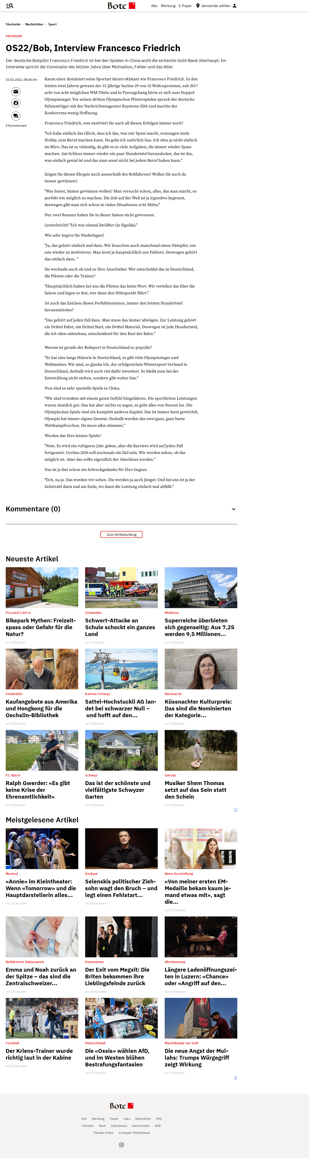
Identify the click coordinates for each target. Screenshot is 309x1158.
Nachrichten (34, 24)
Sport (52, 24)
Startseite (13, 24)
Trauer (114, 1119)
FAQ (159, 1119)
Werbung (168, 5)
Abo (154, 5)
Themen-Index (103, 1133)
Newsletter (143, 1119)
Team (102, 1126)
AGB (158, 1126)
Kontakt (88, 1126)
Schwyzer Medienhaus (134, 1133)
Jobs (127, 1119)
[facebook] (28, 105)
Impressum (119, 1126)
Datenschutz (141, 1126)
